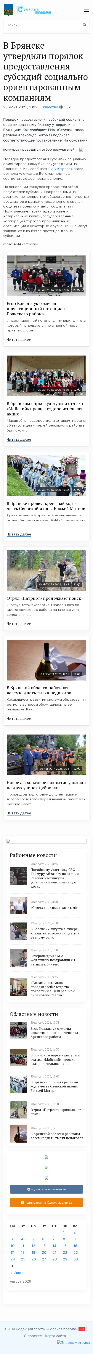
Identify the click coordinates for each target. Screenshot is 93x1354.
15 (65, 1246)
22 (65, 1252)
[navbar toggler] (86, 10)
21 (54, 1252)
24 (13, 1259)
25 (23, 1259)
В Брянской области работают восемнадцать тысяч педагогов (39, 690)
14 (54, 1246)
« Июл (16, 1272)
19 (33, 1252)
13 (44, 1246)
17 (12, 1252)
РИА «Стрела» (60, 169)
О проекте (33, 1336)
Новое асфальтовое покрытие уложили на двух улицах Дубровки (46, 785)
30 (76, 1259)
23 (76, 1252)
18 (23, 1252)
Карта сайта (55, 1336)
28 (55, 1259)
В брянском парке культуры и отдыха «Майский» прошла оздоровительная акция (45, 408)
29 (65, 1259)
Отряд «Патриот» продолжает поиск (44, 598)
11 (22, 1246)
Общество (49, 107)
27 (44, 1259)
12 (33, 1246)
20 (44, 1252)
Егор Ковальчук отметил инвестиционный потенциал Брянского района (36, 308)
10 (12, 1246)
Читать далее (19, 339)
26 (34, 1259)
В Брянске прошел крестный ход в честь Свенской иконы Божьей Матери (46, 505)
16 (75, 1246)
